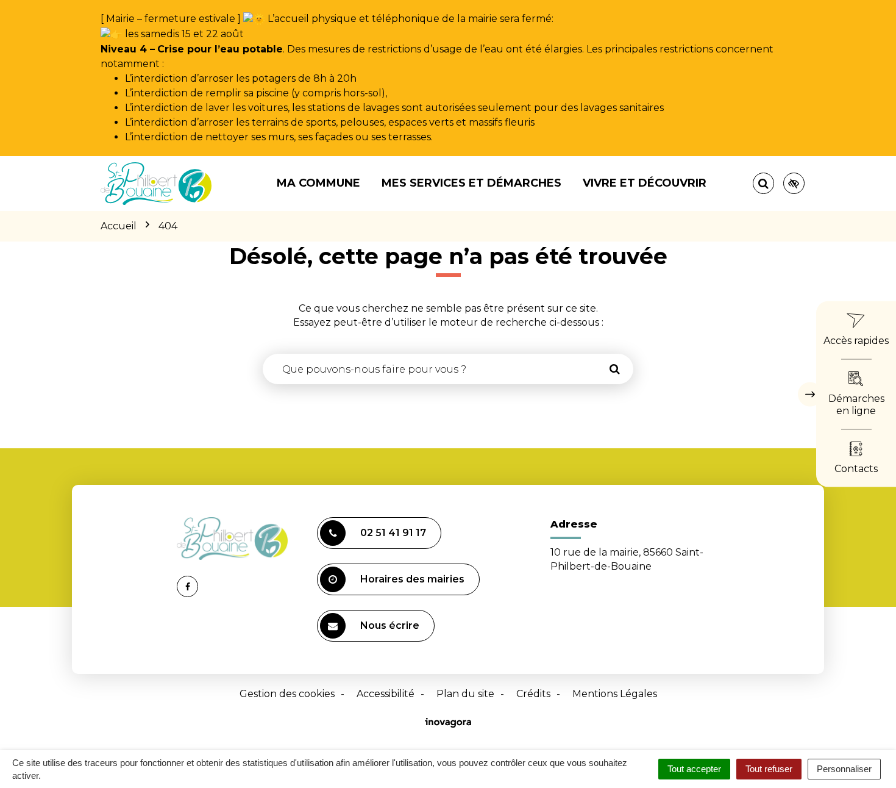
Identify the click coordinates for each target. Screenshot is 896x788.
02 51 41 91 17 (393, 533)
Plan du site (465, 694)
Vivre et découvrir (644, 183)
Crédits (533, 694)
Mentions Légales (614, 694)
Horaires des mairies (412, 579)
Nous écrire (389, 625)
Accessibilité (385, 694)
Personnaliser (844, 769)
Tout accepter (694, 769)
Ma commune (318, 183)
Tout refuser (768, 769)
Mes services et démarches (471, 183)
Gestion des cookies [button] (287, 694)
